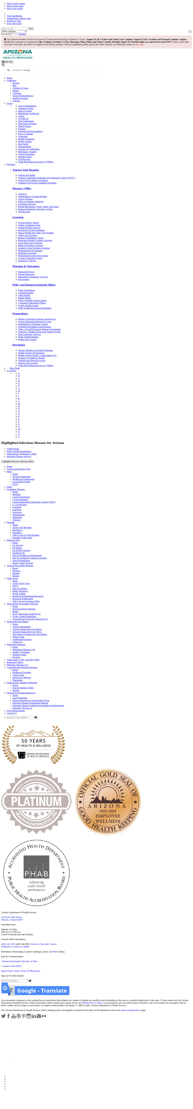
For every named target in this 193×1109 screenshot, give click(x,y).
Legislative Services (27, 204)
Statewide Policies (15, 1076)
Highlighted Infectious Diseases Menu (17, 461)
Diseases (22, 129)
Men (14, 85)
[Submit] (36, 717)
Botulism (16, 494)
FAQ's (15, 484)
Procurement (23, 279)
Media (26, 946)
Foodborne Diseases (16, 489)
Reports (15, 690)
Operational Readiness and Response (34, 327)
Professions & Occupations (30, 250)
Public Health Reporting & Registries (34, 308)
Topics (10, 103)
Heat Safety (23, 144)
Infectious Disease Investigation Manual (30, 703)
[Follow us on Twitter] (3, 1017)
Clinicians (16, 93)
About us (34, 944)
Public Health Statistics (28, 337)
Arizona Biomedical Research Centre (34, 321)
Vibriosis (16, 520)
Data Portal (15, 368)
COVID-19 (23, 118)
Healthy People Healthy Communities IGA (37, 355)
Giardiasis (16, 507)
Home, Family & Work (22, 563)
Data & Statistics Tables (23, 688)
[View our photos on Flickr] (44, 1017)
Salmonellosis (18, 515)
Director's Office (21, 188)
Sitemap (10, 1089)
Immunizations (24, 146)
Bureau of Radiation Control (31, 238)
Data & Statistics (19, 588)
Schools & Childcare (21, 677)
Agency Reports (25, 199)
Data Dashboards (25, 121)
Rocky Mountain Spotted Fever (26, 614)
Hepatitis (11, 522)
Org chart (44, 944)
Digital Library (24, 126)
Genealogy (23, 136)
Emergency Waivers (27, 261)
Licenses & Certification (29, 149)
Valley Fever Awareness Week (26, 601)
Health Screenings (26, 139)
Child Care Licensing (27, 235)
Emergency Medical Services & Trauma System (39, 332)
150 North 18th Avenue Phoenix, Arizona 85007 (12, 918)
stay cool (139, 44)
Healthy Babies (25, 141)
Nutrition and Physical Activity (32, 360)
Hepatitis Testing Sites (22, 537)
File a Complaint (25, 134)
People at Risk (18, 593)
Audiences (11, 80)
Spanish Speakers (20, 98)
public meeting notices (131, 1010)
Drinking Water (19, 654)
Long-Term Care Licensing (30, 243)
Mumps (15, 576)
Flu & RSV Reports (21, 550)
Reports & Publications (22, 599)
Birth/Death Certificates (28, 113)
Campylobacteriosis (21, 497)
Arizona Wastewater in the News (27, 632)
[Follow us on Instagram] (29, 1017)
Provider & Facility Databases (31, 230)
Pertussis (16, 571)
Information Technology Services (33, 277)
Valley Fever (12, 578)
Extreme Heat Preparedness (30, 131)
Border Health (24, 298)
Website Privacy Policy (92, 1003)
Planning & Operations (26, 266)
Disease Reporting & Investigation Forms (30, 700)
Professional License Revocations (33, 255)
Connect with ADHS (12, 966)
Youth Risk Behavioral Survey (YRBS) (35, 162)
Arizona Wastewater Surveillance (27, 629)
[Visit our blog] (18, 1017)
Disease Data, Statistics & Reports (22, 682)
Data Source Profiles (27, 124)
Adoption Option (25, 108)
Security (10, 1086)
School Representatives (22, 96)
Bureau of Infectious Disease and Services (37, 319)
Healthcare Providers (21, 672)
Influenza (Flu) (13, 540)
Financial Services (26, 272)
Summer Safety (25, 157)
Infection (19, 504)
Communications (25, 293)
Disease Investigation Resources (21, 693)
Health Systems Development (31, 353)
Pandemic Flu (18, 553)
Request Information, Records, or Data (35, 209)
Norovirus (16, 512)
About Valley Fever (21, 583)
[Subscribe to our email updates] (39, 1017)
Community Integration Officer (32, 303)
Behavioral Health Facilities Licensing (35, 240)
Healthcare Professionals (23, 479)
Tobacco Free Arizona (28, 363)
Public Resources (20, 591)
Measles (16, 573)
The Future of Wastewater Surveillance (29, 634)
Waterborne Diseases (16, 644)
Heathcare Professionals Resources (28, 596)
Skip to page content (16, 3)
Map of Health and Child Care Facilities (36, 233)
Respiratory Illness (15, 662)
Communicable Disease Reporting (22, 667)
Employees (6, 946)
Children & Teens (20, 88)
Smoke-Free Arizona (27, 339)
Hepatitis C (17, 532)
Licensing (17, 217)
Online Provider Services (29, 227)
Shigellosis (17, 517)
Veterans (16, 101)
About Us (22, 194)
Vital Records (24, 159)
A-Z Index (11, 370)
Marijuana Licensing (27, 151)
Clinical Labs (18, 675)
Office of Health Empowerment (32, 300)
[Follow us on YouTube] (13, 1017)
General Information (21, 476)
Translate (22, 34)
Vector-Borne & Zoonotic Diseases (22, 604)
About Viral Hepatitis (22, 527)
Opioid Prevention (26, 154)
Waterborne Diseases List (23, 649)
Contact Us (17, 642)
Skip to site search (15, 8)
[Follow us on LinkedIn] (34, 1017)
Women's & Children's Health (31, 358)
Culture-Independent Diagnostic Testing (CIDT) (33, 502)
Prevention (18, 344)
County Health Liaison (28, 305)
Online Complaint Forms (29, 225)
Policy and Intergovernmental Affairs (34, 284)
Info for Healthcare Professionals (27, 555)
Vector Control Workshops (24, 616)
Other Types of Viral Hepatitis (25, 535)
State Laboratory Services (29, 334)
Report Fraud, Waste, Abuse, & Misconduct (20, 971)
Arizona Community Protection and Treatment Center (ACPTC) (46, 178)
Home (9, 78)
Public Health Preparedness (19, 451)
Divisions (11, 164)
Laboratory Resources (22, 708)
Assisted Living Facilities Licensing (34, 248)
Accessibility (12, 1081)
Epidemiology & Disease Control (33, 324)
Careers (53, 944)
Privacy (10, 1079)
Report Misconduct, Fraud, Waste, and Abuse (38, 206)
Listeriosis (16, 510)
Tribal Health (24, 295)
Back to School (25, 111)
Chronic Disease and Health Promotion (35, 350)
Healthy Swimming (21, 652)
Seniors (15, 90)
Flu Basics (17, 548)
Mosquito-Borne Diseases (23, 609)
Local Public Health (21, 482)
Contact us (17, 946)
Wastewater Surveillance (18, 621)
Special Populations (21, 560)
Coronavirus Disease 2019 (18, 469)
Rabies (15, 611)
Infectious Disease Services (19, 456)
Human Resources (26, 274)
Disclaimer (11, 1084)
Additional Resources (22, 639)
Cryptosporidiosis (20, 499)
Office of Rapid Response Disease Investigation (39, 329)
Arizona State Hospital (25, 169)
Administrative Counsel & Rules (32, 196)
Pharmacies (17, 680)
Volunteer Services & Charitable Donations (37, 183)
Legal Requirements (16, 710)
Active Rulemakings (27, 106)
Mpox (9, 471)
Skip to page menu (15, 6)
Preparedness (20, 313)
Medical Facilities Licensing (30, 245)
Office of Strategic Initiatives (31, 201)
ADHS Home (13, 449)
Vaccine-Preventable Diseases (20, 565)
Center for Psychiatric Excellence (33, 180)
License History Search (28, 222)
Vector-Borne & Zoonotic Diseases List (30, 619)
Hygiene (16, 657)
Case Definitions (19, 698)
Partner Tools (18, 637)
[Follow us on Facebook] (8, 1017)
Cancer (21, 116)
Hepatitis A (17, 530)
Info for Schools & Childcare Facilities (29, 558)
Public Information (26, 290)
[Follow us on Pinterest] (24, 1017)
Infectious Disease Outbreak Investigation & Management (38, 705)
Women (15, 83)
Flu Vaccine (17, 545)
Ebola (9, 487)
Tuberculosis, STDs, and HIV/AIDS (23, 660)
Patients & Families (26, 175)
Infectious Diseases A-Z (17, 665)
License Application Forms (30, 258)
